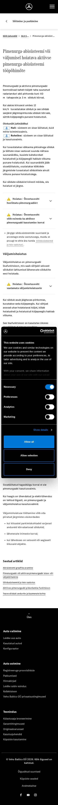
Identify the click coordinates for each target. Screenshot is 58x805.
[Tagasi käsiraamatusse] (8, 21)
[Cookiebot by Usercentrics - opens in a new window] (41, 331)
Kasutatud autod (12, 643)
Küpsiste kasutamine (14, 739)
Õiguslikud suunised (29, 771)
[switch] (49, 396)
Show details (40, 429)
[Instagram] (35, 795)
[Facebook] (21, 795)
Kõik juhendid (10, 36)
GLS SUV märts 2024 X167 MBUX (25, 36)
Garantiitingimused (13, 723)
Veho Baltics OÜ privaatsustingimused (24, 696)
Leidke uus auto (12, 638)
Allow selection (29, 455)
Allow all (29, 441)
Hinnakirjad (9, 681)
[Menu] (52, 6)
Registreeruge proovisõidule (19, 670)
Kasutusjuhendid (12, 734)
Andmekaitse (29, 785)
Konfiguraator (11, 648)
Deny (29, 469)
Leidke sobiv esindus (14, 686)
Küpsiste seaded (29, 778)
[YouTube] (28, 795)
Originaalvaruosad (13, 729)
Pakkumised (10, 675)
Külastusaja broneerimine (17, 718)
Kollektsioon (10, 691)
